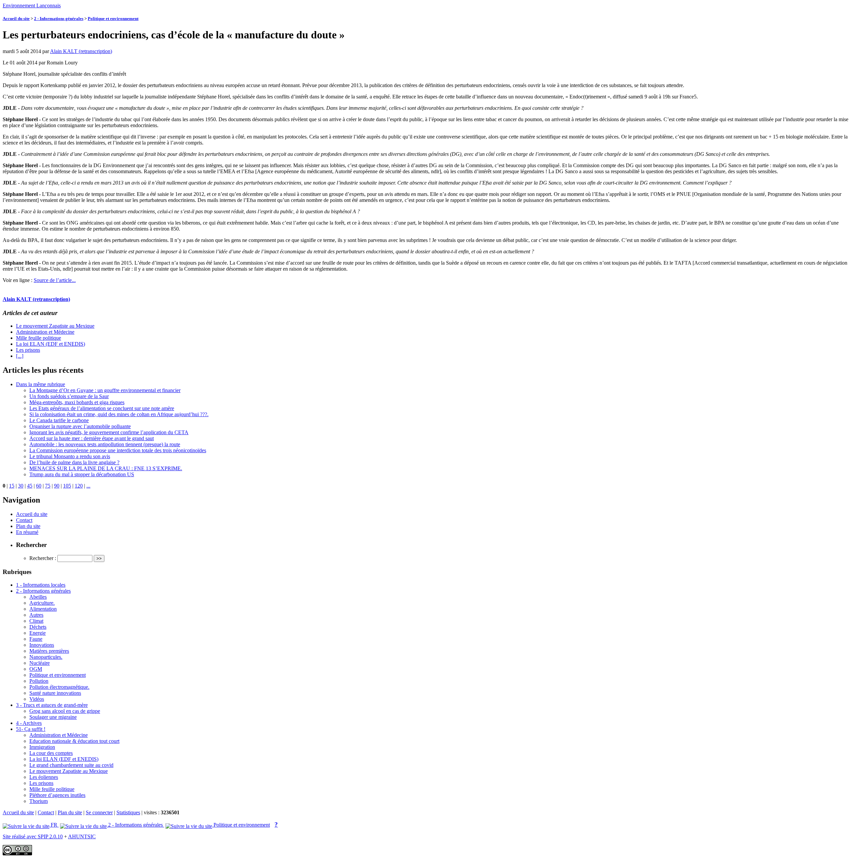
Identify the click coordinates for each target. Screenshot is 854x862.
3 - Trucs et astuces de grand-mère (52, 705)
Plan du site (28, 526)
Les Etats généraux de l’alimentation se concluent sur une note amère (101, 408)
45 (29, 486)
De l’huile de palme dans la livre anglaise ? (74, 462)
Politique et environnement (113, 18)
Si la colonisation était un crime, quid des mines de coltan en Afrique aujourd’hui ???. (118, 414)
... (88, 486)
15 (11, 486)
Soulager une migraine (53, 717)
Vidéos (36, 699)
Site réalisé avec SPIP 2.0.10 (33, 836)
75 (47, 486)
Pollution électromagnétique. (59, 687)
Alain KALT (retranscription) (81, 51)
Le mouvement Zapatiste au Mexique (55, 326)
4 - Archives (29, 723)
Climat (36, 621)
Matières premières (49, 651)
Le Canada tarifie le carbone (59, 420)
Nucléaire (39, 663)
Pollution (38, 681)
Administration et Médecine (45, 332)
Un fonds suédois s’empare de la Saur (69, 396)
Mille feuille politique (38, 338)
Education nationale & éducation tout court (74, 741)
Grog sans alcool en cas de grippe (64, 711)
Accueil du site (16, 18)
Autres (36, 615)
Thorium (38, 801)
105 (67, 486)
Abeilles (38, 597)
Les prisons (28, 350)
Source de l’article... (55, 280)
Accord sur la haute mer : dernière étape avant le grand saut (91, 438)
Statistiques (128, 812)
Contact (24, 520)
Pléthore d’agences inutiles (57, 795)
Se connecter (99, 812)
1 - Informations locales (40, 585)
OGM (35, 669)
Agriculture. (42, 603)
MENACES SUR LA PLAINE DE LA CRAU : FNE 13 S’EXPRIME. (105, 468)
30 (20, 486)
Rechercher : (42, 558)
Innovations (41, 645)
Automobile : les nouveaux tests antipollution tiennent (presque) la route (104, 444)
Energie (37, 633)
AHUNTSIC (82, 836)
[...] (19, 356)
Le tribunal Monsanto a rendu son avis (69, 456)
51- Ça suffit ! (30, 729)
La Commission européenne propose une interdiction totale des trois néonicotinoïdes (117, 450)
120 (79, 486)
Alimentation (43, 609)
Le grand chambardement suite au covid (71, 765)
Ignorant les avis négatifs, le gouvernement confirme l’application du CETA (108, 432)
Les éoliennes (43, 777)
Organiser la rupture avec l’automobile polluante (80, 426)
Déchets (37, 627)
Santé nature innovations (55, 693)
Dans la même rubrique (40, 384)
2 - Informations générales (58, 18)
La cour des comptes (51, 753)
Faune (35, 639)
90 (56, 486)
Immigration (42, 747)
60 (38, 486)
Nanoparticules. (45, 657)
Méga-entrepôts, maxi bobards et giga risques (76, 402)
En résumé (27, 532)
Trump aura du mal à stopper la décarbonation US (81, 474)
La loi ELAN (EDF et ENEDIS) (50, 344)
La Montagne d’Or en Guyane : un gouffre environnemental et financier (104, 390)
